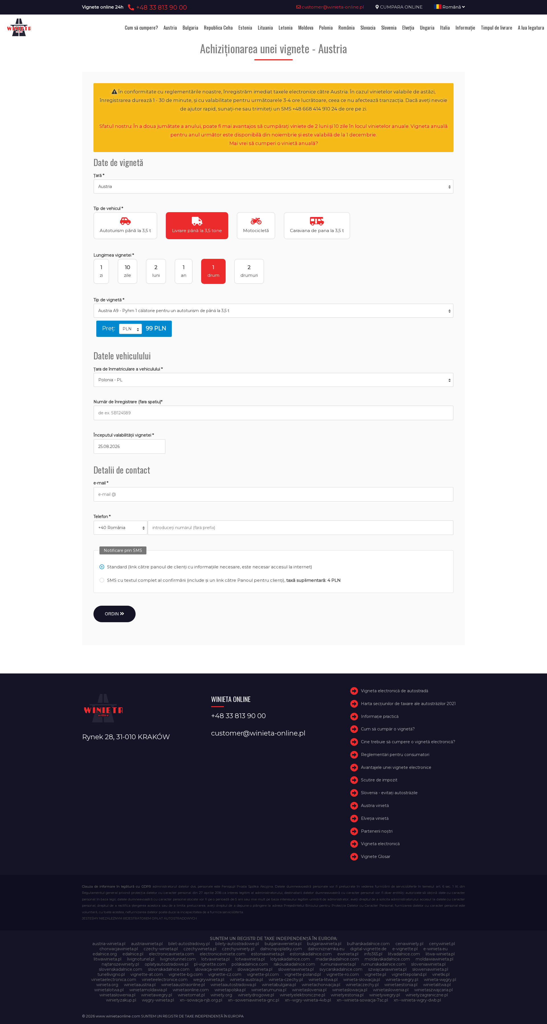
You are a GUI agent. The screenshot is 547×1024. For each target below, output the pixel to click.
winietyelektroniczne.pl (302, 995)
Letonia (286, 27)
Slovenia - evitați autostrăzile (389, 792)
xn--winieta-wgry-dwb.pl (417, 1000)
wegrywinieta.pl (208, 979)
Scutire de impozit (379, 780)
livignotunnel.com (178, 959)
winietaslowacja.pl (349, 989)
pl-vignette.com (210, 964)
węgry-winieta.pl (158, 1000)
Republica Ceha (218, 27)
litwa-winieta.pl (440, 954)
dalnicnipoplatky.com (281, 948)
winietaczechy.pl (362, 984)
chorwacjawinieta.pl (118, 948)
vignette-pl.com (263, 974)
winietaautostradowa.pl (233, 984)
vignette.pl (375, 974)
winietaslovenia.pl (309, 989)
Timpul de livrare (496, 27)
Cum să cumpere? (141, 27)
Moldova (305, 27)
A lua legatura (531, 27)
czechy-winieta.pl (161, 948)
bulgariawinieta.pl (324, 943)
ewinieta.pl (347, 954)
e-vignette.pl (405, 948)
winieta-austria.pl (246, 979)
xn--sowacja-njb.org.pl (201, 1000)
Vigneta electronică (380, 844)
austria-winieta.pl (108, 943)
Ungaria (427, 27)
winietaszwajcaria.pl (433, 989)
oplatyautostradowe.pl (166, 964)
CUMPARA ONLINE (401, 7)
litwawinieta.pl (107, 959)
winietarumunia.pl (268, 989)
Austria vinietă (375, 805)
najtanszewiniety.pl (120, 964)
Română (451, 7)
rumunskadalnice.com (383, 964)
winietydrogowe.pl (256, 995)
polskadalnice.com (250, 964)
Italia (445, 27)
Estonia (245, 27)
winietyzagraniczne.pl (427, 995)
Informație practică (380, 716)
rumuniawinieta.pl (338, 964)
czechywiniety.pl (238, 948)
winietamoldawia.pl (148, 989)
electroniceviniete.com (222, 954)
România (346, 27)
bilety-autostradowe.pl (237, 943)
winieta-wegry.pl (402, 979)
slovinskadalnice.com (168, 969)
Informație (465, 27)
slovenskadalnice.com (120, 969)
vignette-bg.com (186, 974)
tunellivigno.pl (111, 974)
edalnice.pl (133, 954)
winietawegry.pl (156, 995)
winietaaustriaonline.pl (183, 984)
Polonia (326, 27)
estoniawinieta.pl (267, 954)
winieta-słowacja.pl (361, 979)
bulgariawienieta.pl (283, 943)
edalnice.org (105, 954)
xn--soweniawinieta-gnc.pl (253, 1000)
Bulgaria (190, 27)
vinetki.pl (441, 974)
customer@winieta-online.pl (332, 7)
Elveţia (408, 27)
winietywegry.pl (384, 995)
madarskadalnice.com (337, 959)
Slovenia (389, 27)
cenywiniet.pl (442, 943)
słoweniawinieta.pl (430, 969)
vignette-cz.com (224, 974)
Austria (170, 27)
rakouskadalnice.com (294, 964)
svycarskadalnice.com (340, 969)
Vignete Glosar (375, 856)
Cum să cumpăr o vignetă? (388, 729)
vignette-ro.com (342, 974)
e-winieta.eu (435, 948)
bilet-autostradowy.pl (189, 943)
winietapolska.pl (230, 989)
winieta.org (107, 984)
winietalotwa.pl (109, 989)
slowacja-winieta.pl (213, 969)
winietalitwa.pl (437, 984)
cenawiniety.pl (409, 943)
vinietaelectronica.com (113, 979)
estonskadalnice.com (311, 954)
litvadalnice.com (404, 954)
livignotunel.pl (140, 959)
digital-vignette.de (368, 948)
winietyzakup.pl (121, 1000)
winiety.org (221, 995)
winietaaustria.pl (140, 984)
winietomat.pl (191, 995)
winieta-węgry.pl (440, 979)
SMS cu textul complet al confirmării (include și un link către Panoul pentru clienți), (224, 580)
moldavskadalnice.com (387, 959)
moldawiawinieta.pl (434, 959)
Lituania (265, 27)
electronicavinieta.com (171, 954)
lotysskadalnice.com (290, 959)
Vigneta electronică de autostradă (394, 690)
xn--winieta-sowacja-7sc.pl (362, 1000)
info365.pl (373, 954)
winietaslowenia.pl (391, 989)
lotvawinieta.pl (215, 959)
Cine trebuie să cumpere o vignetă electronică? (408, 741)
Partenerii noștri (377, 831)
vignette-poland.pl (303, 974)
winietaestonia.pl (400, 984)
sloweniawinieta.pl (296, 969)
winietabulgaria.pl (279, 984)
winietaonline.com (191, 989)
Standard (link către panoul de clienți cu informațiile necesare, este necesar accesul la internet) (209, 567)
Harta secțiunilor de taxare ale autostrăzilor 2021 (408, 703)
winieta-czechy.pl (286, 979)
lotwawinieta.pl (250, 959)
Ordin (112, 613)
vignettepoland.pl (409, 974)
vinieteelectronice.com (164, 979)
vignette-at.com (146, 974)
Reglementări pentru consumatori (395, 754)
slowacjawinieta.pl (254, 969)
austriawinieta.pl (147, 943)
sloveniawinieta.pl (428, 964)
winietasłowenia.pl (117, 995)
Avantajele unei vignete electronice (396, 767)
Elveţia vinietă (375, 818)
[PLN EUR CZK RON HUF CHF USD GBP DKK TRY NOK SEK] (130, 329)
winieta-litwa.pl (323, 979)
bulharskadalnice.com (368, 943)
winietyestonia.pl (347, 995)
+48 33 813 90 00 (160, 7)
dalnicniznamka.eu (326, 948)
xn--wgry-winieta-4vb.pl (308, 1000)
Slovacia (367, 27)
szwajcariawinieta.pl (387, 969)
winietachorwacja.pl (321, 984)
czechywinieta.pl (199, 948)
